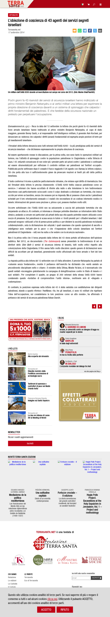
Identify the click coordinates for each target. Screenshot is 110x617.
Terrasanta (28, 577)
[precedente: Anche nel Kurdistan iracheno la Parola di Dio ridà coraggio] (94, 306)
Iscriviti (30, 443)
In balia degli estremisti (69, 343)
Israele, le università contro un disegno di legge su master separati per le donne (79, 330)
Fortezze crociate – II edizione (67, 494)
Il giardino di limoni (75, 327)
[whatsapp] (80, 31)
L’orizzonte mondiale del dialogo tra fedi (75, 366)
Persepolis (70, 352)
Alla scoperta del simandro (38, 356)
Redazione (12, 577)
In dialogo (70, 363)
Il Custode (12, 587)
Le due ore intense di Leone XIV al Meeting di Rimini (39, 416)
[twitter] (95, 31)
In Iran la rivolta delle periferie (71, 355)
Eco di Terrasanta (31, 580)
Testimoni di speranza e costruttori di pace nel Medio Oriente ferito (39, 386)
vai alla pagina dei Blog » (92, 371)
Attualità (13, 15)
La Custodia (12, 584)
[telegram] (85, 31)
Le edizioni (12, 580)
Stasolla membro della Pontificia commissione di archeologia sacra (38, 373)
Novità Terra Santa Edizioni (22, 457)
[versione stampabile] (100, 31)
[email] (74, 31)
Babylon (69, 340)
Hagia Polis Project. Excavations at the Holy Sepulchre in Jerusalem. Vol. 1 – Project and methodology (92, 503)
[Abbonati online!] (88, 4)
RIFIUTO (65, 609)
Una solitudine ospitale (43, 494)
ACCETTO (46, 609)
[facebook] (90, 31)
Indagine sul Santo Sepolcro (39, 400)
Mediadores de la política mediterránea (17, 497)
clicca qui (52, 599)
